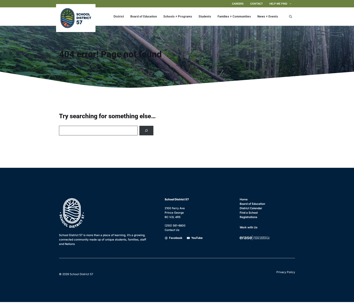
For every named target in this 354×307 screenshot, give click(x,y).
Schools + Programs (177, 16)
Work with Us (248, 227)
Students (205, 16)
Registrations (248, 217)
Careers (238, 3)
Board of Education (143, 16)
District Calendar (251, 208)
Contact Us (172, 230)
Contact (256, 3)
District (119, 16)
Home (244, 199)
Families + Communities (234, 16)
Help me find (278, 3)
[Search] (146, 130)
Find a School (249, 212)
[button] (290, 16)
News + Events (267, 16)
